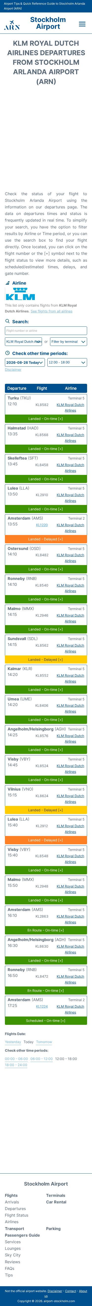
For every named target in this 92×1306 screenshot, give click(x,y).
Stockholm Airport (48, 23)
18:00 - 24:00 (16, 1065)
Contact (70, 1291)
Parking (53, 1228)
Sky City (13, 1254)
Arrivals (12, 1201)
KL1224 (42, 1006)
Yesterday (13, 1042)
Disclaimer (55, 1291)
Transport (14, 1228)
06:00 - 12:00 (41, 1059)
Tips (9, 1275)
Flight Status (16, 1215)
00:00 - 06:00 (16, 1059)
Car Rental (56, 1201)
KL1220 (42, 525)
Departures (15, 1208)
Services (13, 1241)
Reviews (12, 1261)
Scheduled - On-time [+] (45, 1020)
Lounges (13, 1248)
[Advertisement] (46, 140)
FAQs (9, 1268)
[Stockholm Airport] (12, 25)
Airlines (11, 1221)
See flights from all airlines (51, 311)
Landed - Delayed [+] (45, 539)
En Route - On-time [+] (45, 930)
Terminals (55, 1195)
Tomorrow (44, 1042)
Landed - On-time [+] (45, 419)
